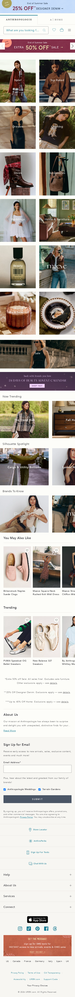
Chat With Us (40, 863)
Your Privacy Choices (37, 985)
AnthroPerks (40, 841)
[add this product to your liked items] (27, 550)
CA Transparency (52, 973)
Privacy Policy (26, 817)
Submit (37, 799)
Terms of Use (34, 973)
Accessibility (20, 979)
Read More (9, 730)
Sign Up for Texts (40, 852)
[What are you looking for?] (44, 30)
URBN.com (34, 979)
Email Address (11, 762)
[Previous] (3, 46)
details (53, 683)
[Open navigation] (69, 30)
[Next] (72, 46)
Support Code (51, 979)
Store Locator (40, 829)
